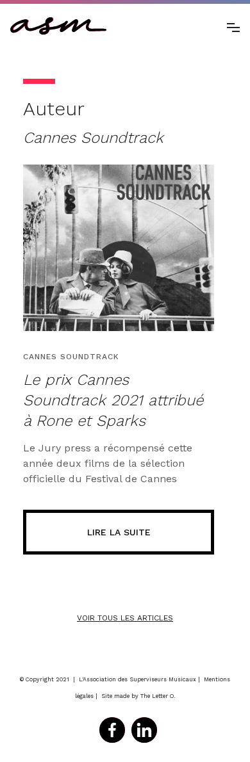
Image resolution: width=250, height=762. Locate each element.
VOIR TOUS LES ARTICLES (125, 617)
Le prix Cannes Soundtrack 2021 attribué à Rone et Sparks (113, 400)
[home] (58, 26)
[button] (233, 26)
